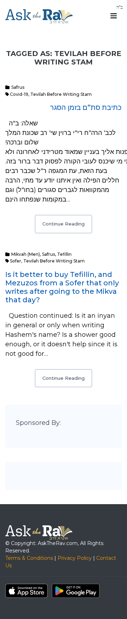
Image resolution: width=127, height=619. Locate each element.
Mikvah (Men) (25, 254)
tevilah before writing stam (61, 94)
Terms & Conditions (29, 558)
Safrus (17, 87)
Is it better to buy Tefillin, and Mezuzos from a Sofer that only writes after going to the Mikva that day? (62, 287)
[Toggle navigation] (113, 15)
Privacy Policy (75, 558)
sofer (15, 261)
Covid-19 (19, 94)
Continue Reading (63, 224)
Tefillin (64, 254)
